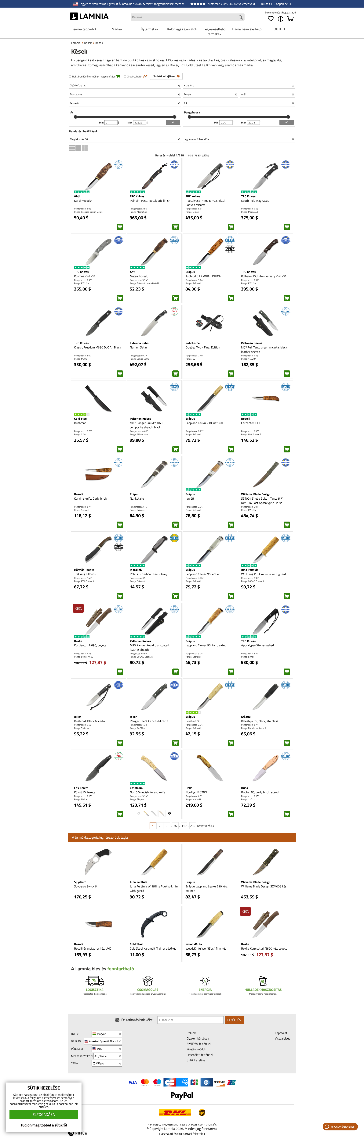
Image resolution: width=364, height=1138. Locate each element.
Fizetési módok (196, 1049)
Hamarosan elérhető (247, 29)
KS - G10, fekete (84, 792)
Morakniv (136, 569)
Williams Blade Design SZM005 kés (263, 886)
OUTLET (279, 29)
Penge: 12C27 (248, 799)
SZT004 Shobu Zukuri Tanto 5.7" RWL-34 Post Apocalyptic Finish (262, 500)
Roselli (245, 418)
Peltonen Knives (251, 343)
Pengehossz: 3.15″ (83, 796)
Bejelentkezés (273, 12)
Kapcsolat (281, 1033)
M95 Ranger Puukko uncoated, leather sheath (150, 647)
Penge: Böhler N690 (139, 359)
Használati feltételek (200, 1054)
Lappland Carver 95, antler (203, 574)
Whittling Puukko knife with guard (263, 574)
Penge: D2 (190, 359)
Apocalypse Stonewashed (257, 645)
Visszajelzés (282, 1038)
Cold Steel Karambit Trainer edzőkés (153, 948)
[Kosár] (290, 18)
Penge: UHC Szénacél (251, 434)
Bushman (80, 423)
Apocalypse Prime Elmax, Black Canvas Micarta (205, 202)
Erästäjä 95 (193, 721)
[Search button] (241, 17)
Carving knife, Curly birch (90, 498)
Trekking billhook (85, 574)
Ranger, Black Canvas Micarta (149, 721)
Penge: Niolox (80, 799)
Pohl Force (193, 343)
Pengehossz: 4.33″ (139, 724)
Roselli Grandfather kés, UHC (92, 948)
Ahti (77, 196)
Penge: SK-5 (80, 434)
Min (101, 122)
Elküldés (234, 1020)
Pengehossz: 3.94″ (139, 208)
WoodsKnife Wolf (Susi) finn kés (206, 948)
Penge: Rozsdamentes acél (254, 728)
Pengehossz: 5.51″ (194, 208)
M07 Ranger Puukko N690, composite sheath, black (147, 425)
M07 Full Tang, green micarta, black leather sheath (264, 349)
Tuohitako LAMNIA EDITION (203, 276)
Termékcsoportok (84, 29)
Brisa (244, 788)
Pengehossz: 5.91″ (250, 506)
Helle (189, 788)
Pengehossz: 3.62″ (83, 355)
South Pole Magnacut (255, 200)
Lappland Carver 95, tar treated (206, 645)
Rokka (78, 641)
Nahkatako (137, 498)
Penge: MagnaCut (138, 212)
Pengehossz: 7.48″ (194, 355)
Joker (77, 716)
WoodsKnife (194, 944)
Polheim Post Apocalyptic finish (150, 200)
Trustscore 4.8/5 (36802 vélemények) (230, 4)
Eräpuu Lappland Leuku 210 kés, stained (207, 888)
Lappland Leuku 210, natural (204, 423)
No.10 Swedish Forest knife (147, 792)
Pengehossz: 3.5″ (138, 578)
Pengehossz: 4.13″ (83, 653)
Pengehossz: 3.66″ (194, 578)
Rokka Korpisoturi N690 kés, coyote (264, 948)
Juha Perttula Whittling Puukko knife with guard (154, 888)
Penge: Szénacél (193, 283)
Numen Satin (138, 347)
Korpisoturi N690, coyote (90, 645)
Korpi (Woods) (83, 200)
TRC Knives (137, 196)
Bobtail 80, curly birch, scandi (260, 792)
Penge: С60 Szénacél (84, 581)
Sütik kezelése (196, 1060)
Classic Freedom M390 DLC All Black (97, 347)
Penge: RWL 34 (81, 283)
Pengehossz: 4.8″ (194, 796)
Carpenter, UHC (251, 423)
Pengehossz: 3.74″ (139, 280)
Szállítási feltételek (199, 1043)
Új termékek (149, 29)
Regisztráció (289, 12)
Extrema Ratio (139, 343)
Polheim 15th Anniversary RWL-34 (263, 276)
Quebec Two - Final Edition (203, 347)
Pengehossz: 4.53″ (250, 208)
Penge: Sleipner (81, 728)
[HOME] (89, 17)
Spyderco (80, 882)
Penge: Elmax (192, 212)
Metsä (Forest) (139, 276)
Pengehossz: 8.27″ (139, 355)
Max (130, 122)
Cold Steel (80, 418)
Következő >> (206, 825)
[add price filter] (173, 122)
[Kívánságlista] (270, 18)
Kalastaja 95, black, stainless (259, 721)
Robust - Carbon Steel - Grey (148, 574)
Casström (136, 788)
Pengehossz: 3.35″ (83, 280)
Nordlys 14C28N (196, 792)
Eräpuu (190, 271)
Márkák (117, 29)
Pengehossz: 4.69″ (139, 431)
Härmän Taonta (84, 569)
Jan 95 (190, 498)
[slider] (75, 117)
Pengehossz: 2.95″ (250, 578)
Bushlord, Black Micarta (89, 721)
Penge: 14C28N (248, 359)
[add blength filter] (286, 122)
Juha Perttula (249, 569)
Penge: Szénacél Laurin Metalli (88, 212)
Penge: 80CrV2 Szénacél (252, 581)
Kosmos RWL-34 (84, 276)
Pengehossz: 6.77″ (250, 653)
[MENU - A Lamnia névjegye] (280, 18)
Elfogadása (44, 1114)
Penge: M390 (80, 359)
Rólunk (191, 1033)
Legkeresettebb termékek (214, 32)
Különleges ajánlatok (182, 29)
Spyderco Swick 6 (85, 886)
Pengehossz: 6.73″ (83, 431)
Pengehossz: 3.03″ (83, 208)
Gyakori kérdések (198, 1038)
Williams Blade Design (256, 494)
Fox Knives (81, 788)
